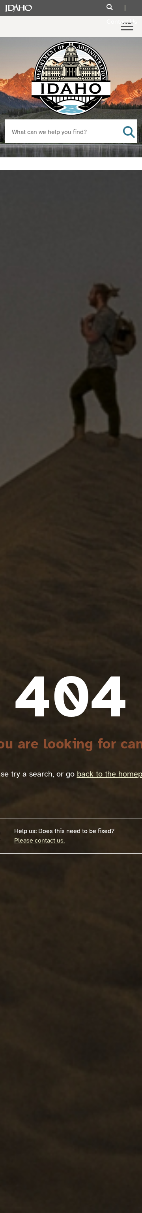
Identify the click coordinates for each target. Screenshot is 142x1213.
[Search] (117, 7)
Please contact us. (39, 841)
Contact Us (121, 22)
